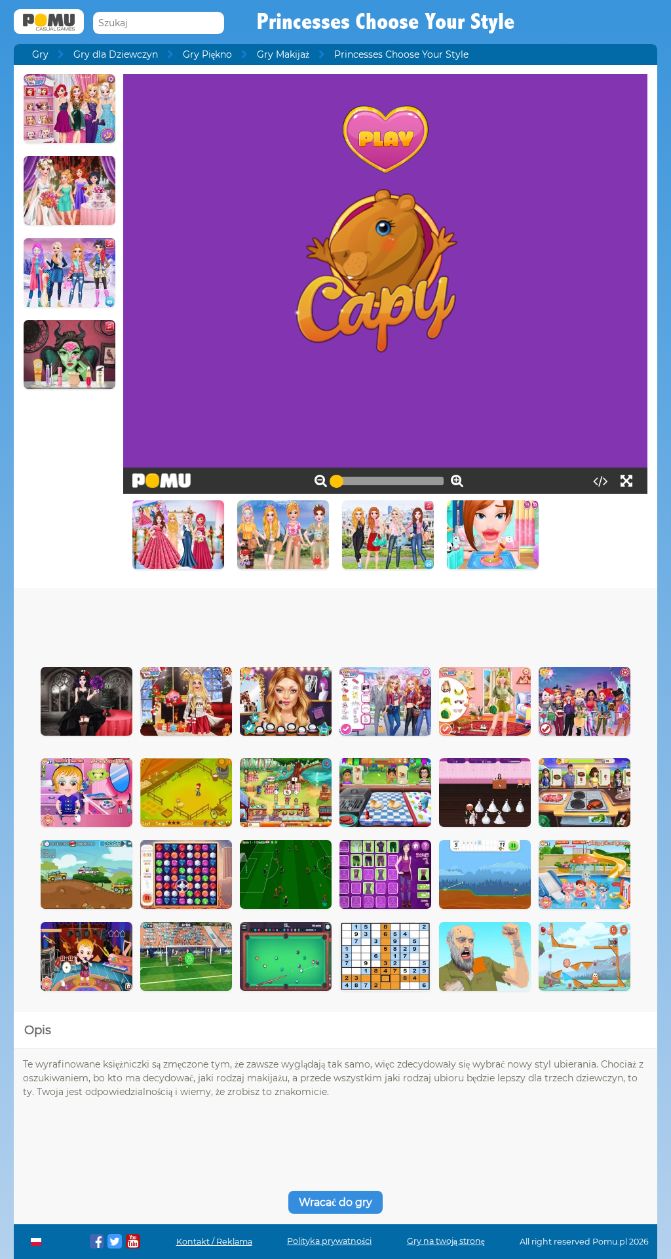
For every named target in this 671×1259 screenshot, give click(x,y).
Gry (40, 54)
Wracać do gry (335, 1202)
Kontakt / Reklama (214, 1242)
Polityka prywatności (329, 1241)
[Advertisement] (335, 624)
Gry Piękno (207, 54)
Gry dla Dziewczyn (115, 54)
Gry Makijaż (283, 54)
